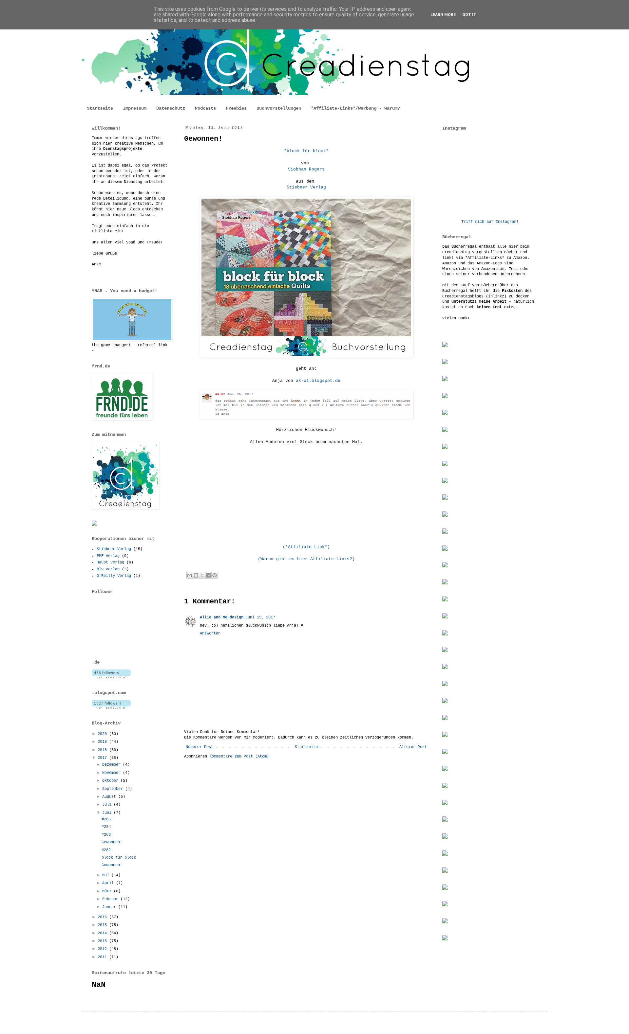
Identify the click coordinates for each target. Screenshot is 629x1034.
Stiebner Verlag (306, 187)
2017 (103, 758)
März (108, 891)
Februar (111, 899)
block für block (119, 857)
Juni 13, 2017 (260, 617)
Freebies (236, 108)
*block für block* (306, 151)
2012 (103, 949)
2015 (103, 925)
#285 (106, 819)
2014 (103, 933)
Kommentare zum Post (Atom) (239, 756)
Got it (469, 14)
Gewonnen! (112, 842)
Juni (108, 813)
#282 (106, 850)
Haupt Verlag (110, 562)
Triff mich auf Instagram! (490, 222)
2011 (103, 957)
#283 (106, 834)
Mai (106, 875)
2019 (103, 742)
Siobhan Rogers (306, 169)
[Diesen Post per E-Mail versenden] (189, 575)
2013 (103, 941)
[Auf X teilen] (202, 575)
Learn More (443, 14)
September (113, 789)
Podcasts (205, 108)
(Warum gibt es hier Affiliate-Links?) (306, 559)
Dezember (112, 764)
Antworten (210, 633)
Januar (110, 907)
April (109, 883)
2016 (103, 917)
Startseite (100, 108)
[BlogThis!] (196, 575)
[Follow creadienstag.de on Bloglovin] (111, 677)
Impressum (134, 108)
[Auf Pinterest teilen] (214, 575)
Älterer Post (413, 747)
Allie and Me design (221, 617)
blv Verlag (108, 569)
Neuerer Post (199, 747)
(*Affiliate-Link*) (306, 546)
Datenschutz (170, 108)
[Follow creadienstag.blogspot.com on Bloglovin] (111, 707)
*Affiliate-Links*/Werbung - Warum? (355, 108)
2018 (103, 750)
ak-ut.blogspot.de (318, 380)
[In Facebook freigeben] (208, 575)
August (110, 796)
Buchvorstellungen (279, 108)
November (112, 773)
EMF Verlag (108, 556)
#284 (106, 827)
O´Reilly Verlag (114, 576)
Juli (108, 804)
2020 (103, 734)
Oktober (111, 780)
